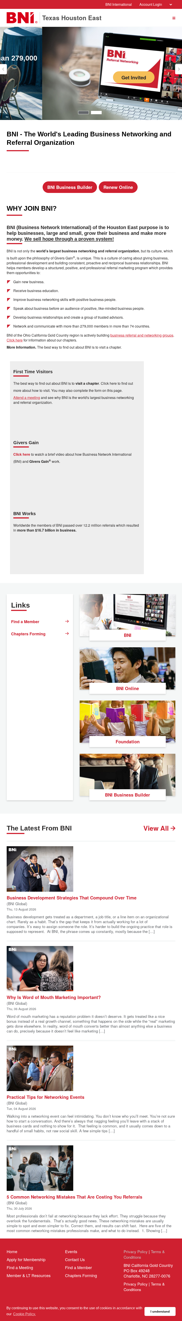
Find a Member (25, 621)
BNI (127, 635)
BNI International (118, 4)
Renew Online (118, 187)
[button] (3, 69)
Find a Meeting (20, 1267)
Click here (15, 340)
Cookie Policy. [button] (24, 1314)
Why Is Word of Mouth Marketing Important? (54, 997)
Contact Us (75, 1259)
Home (12, 1251)
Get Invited (91, 77)
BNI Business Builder (69, 187)
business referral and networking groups (141, 335)
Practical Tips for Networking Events (45, 1097)
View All (156, 828)
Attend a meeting (26, 397)
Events (71, 1251)
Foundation (128, 741)
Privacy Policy (136, 1251)
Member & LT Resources (29, 1275)
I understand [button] (160, 1311)
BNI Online (127, 688)
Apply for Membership (26, 1259)
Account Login (150, 4)
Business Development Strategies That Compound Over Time (71, 897)
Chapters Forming (28, 634)
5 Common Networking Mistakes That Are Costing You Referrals (74, 1196)
